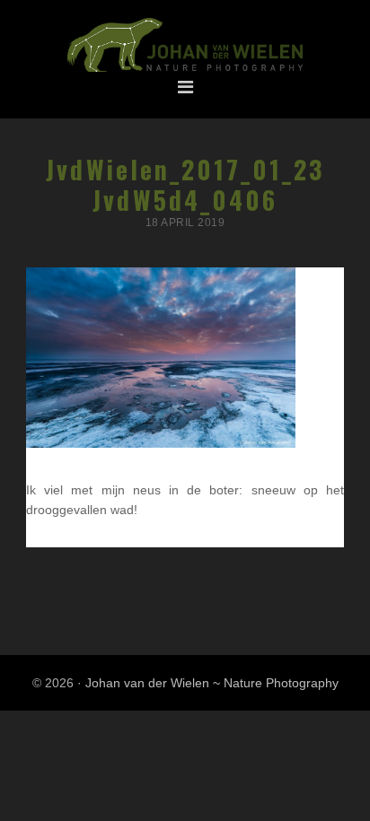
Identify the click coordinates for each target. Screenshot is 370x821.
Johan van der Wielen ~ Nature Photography (185, 46)
